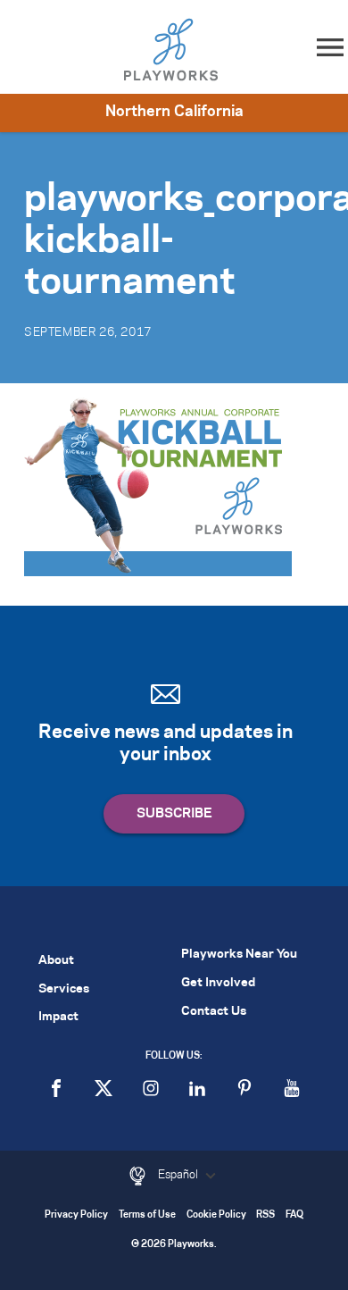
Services (63, 989)
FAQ (294, 1215)
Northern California (174, 112)
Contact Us (213, 1012)
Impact (58, 1017)
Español (179, 1174)
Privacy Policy (76, 1215)
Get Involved (218, 983)
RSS (265, 1215)
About (56, 961)
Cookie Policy (216, 1215)
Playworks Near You (239, 954)
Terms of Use (147, 1215)
